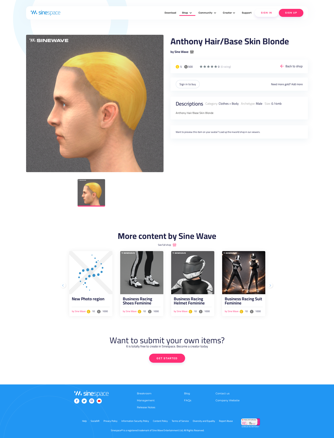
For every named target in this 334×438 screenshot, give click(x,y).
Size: (268, 103)
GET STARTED (167, 358)
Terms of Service (180, 421)
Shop (187, 13)
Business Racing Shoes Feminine (137, 302)
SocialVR (95, 421)
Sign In (266, 12)
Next (270, 285)
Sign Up (291, 12)
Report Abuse (226, 421)
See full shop (164, 245)
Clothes (224, 103)
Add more (297, 84)
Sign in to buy (188, 84)
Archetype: (248, 103)
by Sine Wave (179, 52)
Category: (211, 103)
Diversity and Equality (204, 421)
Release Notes (146, 407)
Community (207, 13)
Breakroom (144, 393)
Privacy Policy (110, 421)
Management (146, 400)
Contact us (222, 393)
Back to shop (294, 66)
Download (170, 12)
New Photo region (88, 300)
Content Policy (160, 421)
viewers (256, 132)
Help (84, 421)
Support (247, 12)
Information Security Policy (135, 421)
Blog (187, 393)
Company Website (228, 400)
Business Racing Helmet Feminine (189, 302)
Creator (229, 13)
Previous (63, 285)
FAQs (187, 400)
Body (235, 103)
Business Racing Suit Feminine (243, 302)
